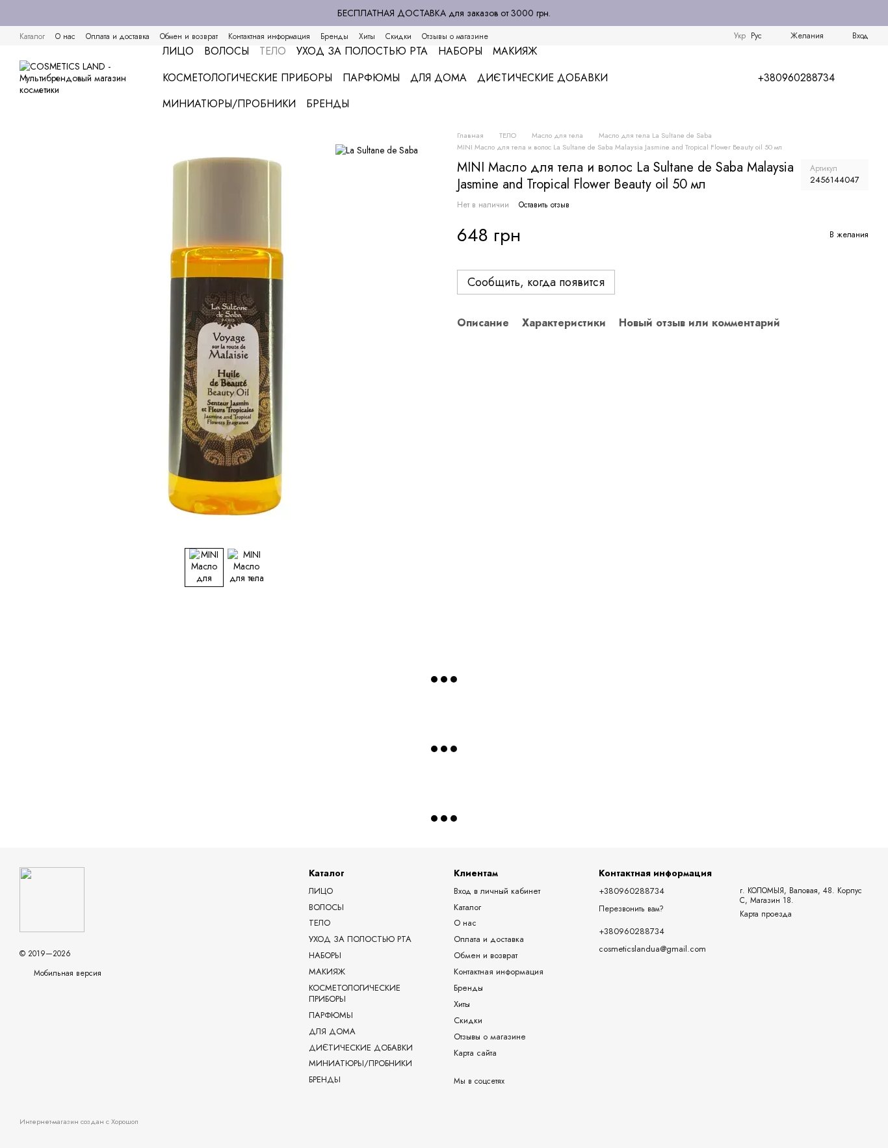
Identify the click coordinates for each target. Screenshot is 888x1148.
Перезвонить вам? (631, 909)
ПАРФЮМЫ (371, 77)
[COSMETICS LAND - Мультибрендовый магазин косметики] (52, 899)
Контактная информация (269, 36)
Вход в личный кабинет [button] (497, 891)
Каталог (32, 36)
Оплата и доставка (118, 36)
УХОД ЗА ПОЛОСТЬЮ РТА (362, 51)
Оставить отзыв (544, 205)
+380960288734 (796, 78)
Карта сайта (475, 1053)
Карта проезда (766, 914)
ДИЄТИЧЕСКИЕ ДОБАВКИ (542, 77)
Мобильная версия (66, 973)
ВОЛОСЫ (226, 51)
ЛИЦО (178, 51)
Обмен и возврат (189, 36)
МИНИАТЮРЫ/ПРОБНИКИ (229, 103)
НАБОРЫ (460, 51)
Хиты (367, 36)
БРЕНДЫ (327, 103)
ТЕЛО (272, 51)
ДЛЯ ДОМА (438, 77)
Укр (740, 36)
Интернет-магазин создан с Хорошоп (79, 1122)
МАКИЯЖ (515, 51)
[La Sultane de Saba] (376, 149)
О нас (65, 36)
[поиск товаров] (708, 78)
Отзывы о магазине (455, 36)
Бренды (334, 36)
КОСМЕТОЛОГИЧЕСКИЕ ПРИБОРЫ (247, 77)
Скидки (398, 36)
